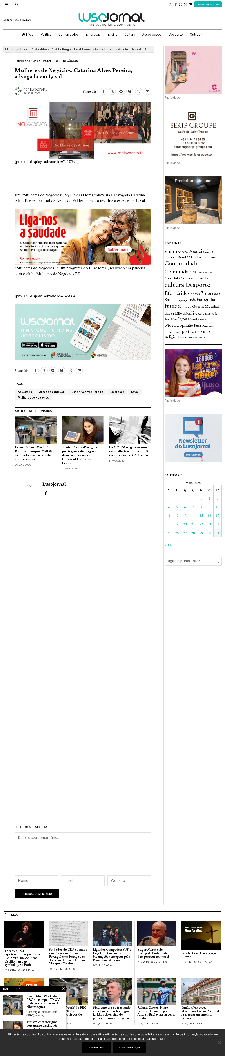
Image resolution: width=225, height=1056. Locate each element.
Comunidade (182, 264)
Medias (203, 320)
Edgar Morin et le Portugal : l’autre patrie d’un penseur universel (153, 953)
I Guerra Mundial (204, 307)
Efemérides (177, 293)
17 (217, 515)
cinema (210, 257)
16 (209, 515)
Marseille (193, 319)
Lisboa (187, 314)
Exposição (182, 300)
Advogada (25, 391)
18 (169, 524)
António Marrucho (21, 970)
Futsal (186, 307)
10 (217, 507)
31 (217, 533)
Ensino (170, 300)
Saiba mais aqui (129, 1047)
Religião (171, 337)
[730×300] (83, 236)
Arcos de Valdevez (51, 391)
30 (209, 533)
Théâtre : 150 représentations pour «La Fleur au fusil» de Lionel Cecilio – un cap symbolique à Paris (22, 958)
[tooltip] (176, 4)
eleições (195, 294)
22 (201, 524)
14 (193, 515)
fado (193, 300)
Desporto (197, 285)
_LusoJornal (106, 965)
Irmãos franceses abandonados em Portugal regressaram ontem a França (200, 1013)
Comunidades (180, 272)
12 (177, 515)
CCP (189, 257)
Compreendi (96, 1047)
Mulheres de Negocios (33, 397)
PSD (202, 332)
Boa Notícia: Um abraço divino (198, 955)
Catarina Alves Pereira (87, 391)
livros (196, 313)
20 (185, 524)
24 (217, 524)
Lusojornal (38, 89)
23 (209, 524)
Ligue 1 (169, 313)
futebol (173, 306)
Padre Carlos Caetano (200, 962)
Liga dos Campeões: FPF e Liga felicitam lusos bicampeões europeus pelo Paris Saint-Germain (112, 955)
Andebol (183, 252)
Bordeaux (171, 257)
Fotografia (206, 300)
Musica (172, 325)
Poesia (178, 332)
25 (169, 533)
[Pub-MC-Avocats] (83, 130)
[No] (219, 1042)
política (189, 332)
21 (193, 524)
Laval (135, 391)
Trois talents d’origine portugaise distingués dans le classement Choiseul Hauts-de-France (79, 455)
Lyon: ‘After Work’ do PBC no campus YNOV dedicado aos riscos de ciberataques (33, 453)
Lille (178, 313)
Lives (36, 60)
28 (193, 533)
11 (169, 515)
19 (177, 524)
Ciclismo (198, 257)
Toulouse (192, 337)
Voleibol (202, 338)
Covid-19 (202, 278)
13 (185, 515)
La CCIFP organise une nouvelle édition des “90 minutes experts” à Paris (129, 451)
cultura (174, 285)
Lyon (182, 319)
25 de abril (171, 252)
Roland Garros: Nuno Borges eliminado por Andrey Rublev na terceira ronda (156, 1013)
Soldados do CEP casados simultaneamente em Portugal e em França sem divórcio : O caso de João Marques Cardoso (68, 956)
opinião (186, 326)
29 (201, 533)
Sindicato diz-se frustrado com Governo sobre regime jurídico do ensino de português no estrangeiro (112, 1013)
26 (177, 533)
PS (198, 332)
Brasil (182, 257)
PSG (208, 332)
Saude (182, 337)
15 (201, 515)
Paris (197, 326)
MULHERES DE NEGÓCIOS (60, 60)
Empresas (22, 60)
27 (185, 533)
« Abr (169, 545)
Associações (201, 251)
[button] (217, 561)
